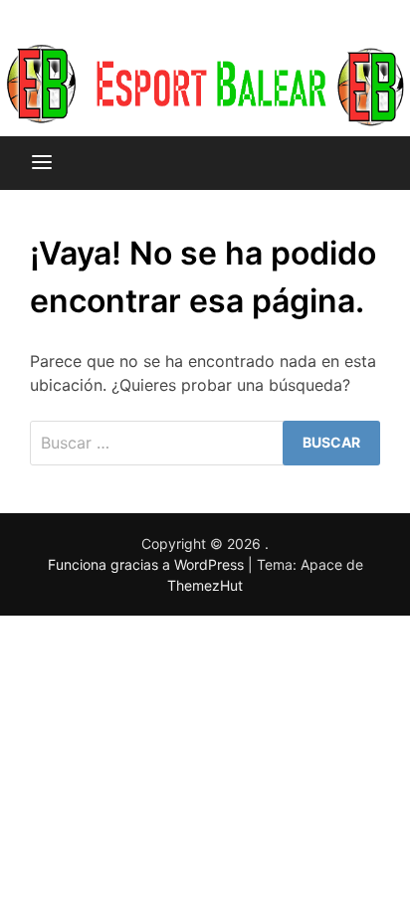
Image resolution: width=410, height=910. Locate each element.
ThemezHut (205, 585)
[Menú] (42, 163)
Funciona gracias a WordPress (148, 564)
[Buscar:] (205, 443)
